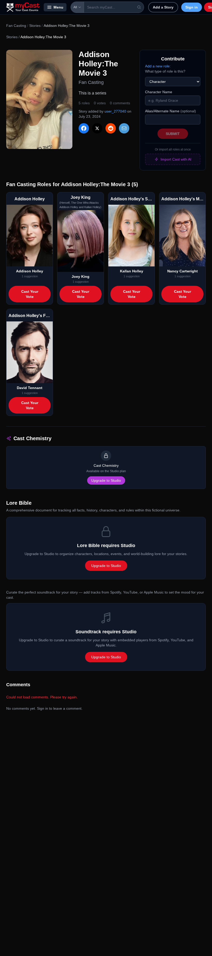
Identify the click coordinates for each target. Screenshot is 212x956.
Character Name (158, 92)
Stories (35, 25)
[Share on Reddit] (110, 128)
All (75, 7)
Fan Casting (16, 25)
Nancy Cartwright (182, 271)
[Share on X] (97, 128)
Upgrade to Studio (106, 480)
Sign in (191, 7)
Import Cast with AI (176, 159)
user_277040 (115, 111)
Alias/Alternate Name (170, 111)
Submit (173, 134)
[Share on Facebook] (84, 128)
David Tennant (29, 388)
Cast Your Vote (29, 294)
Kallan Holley (131, 271)
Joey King (80, 276)
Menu (58, 7)
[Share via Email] (124, 128)
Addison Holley (29, 271)
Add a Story (163, 7)
